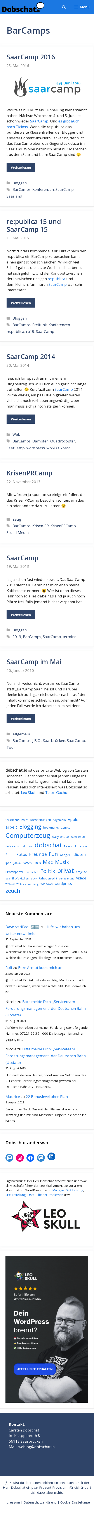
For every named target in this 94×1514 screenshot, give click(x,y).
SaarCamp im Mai (34, 661)
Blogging (30, 826)
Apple (73, 819)
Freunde (38, 854)
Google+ (65, 855)
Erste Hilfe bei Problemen (45, 1195)
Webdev (21, 884)
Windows (46, 884)
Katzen (27, 863)
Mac (48, 861)
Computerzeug (27, 835)
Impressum (11, 1502)
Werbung (33, 884)
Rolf (8, 967)
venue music (66, 878)
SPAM (34, 878)
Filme (9, 854)
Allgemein (21, 733)
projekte (81, 872)
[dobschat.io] (23, 7)
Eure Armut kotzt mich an (40, 967)
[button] (64, 7)
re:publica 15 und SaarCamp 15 (34, 225)
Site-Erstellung (15, 1195)
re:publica (56, 278)
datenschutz (78, 836)
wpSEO (53, 447)
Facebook (70, 846)
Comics (65, 827)
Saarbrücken (54, 740)
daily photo (60, 836)
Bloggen (19, 182)
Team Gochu (56, 792)
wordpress (35, 447)
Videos (81, 878)
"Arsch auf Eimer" (16, 820)
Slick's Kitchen (20, 878)
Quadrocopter (62, 441)
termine (69, 636)
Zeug (16, 519)
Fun (53, 853)
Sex (7, 878)
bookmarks (51, 827)
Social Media (18, 532)
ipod (8, 863)
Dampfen (40, 441)
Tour (11, 747)
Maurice (12, 1096)
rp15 (30, 331)
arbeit (11, 827)
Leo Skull (29, 792)
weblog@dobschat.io (36, 1446)
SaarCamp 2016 (31, 56)
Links (37, 863)
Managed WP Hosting (67, 1190)
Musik (62, 862)
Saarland (14, 196)
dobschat (48, 845)
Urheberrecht (48, 878)
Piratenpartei (14, 872)
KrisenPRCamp (29, 472)
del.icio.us (12, 846)
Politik (47, 870)
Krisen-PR (40, 525)
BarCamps (21, 189)
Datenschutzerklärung (40, 1502)
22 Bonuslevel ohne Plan (47, 1096)
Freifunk (39, 324)
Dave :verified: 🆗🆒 (22, 926)
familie (83, 846)
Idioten (79, 854)
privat (65, 870)
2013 (16, 636)
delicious (27, 846)
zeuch (12, 890)
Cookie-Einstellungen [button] (76, 1502)
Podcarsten (31, 872)
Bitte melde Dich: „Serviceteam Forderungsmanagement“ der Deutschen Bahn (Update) (45, 1008)
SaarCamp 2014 (31, 356)
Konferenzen (43, 189)
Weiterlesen (21, 167)
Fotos (21, 854)
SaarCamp (39, 121)
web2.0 (9, 884)
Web (16, 434)
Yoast (65, 447)
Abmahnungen (40, 819)
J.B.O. (36, 740)
